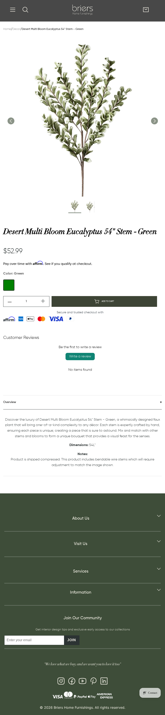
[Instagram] (61, 682)
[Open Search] (25, 9)
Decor (16, 29)
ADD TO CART (108, 301)
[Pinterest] (93, 682)
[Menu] (12, 9)
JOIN (71, 640)
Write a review (80, 356)
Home (7, 29)
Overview (9, 402)
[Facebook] (71, 682)
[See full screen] (82, 117)
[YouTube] (82, 682)
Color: (13, 273)
